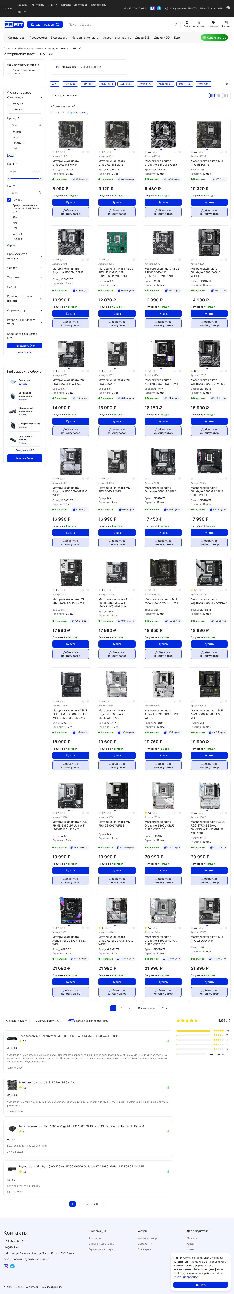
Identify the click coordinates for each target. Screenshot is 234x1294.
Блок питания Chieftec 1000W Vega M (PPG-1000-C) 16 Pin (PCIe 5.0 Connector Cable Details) (81, 1126)
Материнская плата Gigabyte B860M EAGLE (160, 489)
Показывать (25, 345)
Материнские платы (85, 37)
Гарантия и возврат (101, 1249)
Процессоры (38, 37)
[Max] (152, 8)
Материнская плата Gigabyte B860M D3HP (67, 270)
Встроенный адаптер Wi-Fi (21, 322)
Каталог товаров (42, 24)
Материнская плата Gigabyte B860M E (111, 162)
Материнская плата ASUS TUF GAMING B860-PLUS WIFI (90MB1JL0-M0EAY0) (69, 714)
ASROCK (17, 132)
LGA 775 (17, 233)
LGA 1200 (18, 239)
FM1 (15, 228)
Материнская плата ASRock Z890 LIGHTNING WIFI (69, 940)
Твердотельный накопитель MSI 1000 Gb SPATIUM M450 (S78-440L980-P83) (70, 1036)
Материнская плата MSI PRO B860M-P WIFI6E (68, 381)
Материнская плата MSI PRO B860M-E (207, 162)
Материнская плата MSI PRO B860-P (114, 381)
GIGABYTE (18, 142)
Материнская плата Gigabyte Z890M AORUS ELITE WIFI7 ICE (161, 940)
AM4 (15, 217)
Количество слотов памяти (20, 299)
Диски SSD (142, 37)
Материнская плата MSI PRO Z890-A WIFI (207, 938)
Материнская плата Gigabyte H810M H (65, 162)
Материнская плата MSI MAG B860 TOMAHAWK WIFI (207, 714)
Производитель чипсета (17, 256)
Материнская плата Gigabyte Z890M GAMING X (209, 601)
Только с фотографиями (92, 1020)
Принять (200, 1284)
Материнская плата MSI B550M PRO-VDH (47, 1082)
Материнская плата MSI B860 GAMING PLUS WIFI (68, 601)
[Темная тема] (228, 8)
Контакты (38, 5)
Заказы (22, 5)
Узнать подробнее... (186, 1277)
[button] (89, 67)
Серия (11, 287)
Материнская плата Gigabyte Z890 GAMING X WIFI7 (115, 940)
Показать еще (146, 1008)
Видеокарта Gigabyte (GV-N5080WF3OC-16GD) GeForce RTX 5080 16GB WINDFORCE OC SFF (81, 1166)
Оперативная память (117, 37)
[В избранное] (87, 152)
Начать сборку (25, 458)
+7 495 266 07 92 (133, 8)
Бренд (11, 118)
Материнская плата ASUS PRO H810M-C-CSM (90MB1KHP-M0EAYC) (115, 272)
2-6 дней (18, 103)
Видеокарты (59, 37)
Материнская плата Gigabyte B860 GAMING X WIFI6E (69, 491)
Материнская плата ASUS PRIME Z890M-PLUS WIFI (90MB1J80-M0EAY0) (69, 825)
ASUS (16, 137)
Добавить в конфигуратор (71, 212)
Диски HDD (162, 37)
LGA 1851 (55, 112)
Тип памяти (15, 277)
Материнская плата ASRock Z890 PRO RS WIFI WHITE (162, 714)
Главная (8, 48)
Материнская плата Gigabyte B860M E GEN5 (161, 162)
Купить (71, 202)
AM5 (15, 222)
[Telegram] (159, 8)
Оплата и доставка (74, 5)
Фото (190, 1249)
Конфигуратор (216, 37)
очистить (23, 352)
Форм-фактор (16, 310)
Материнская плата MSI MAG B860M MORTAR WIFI (162, 601)
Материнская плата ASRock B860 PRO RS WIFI (162, 381)
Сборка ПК (98, 5)
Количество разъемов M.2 (22, 336)
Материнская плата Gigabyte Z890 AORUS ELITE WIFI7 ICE (160, 825)
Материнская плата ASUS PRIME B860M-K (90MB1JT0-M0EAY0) (162, 272)
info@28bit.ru (11, 1247)
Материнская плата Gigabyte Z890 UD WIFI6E (208, 381)
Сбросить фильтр (78, 112)
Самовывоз (15, 97)
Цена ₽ (12, 163)
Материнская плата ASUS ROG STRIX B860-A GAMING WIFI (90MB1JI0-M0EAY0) (208, 827)
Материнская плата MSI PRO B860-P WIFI (114, 489)
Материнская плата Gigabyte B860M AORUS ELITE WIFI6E (207, 491)
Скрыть (11, 245)
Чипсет (12, 267)
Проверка (144, 1249)
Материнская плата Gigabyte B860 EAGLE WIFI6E (205, 272)
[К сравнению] (82, 152)
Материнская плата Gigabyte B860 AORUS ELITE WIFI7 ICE (113, 714)
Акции (52, 5)
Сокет (11, 185)
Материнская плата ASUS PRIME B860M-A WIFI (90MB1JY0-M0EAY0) (115, 602)
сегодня (17, 109)
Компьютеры (16, 37)
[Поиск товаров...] (176, 24)
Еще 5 (10, 154)
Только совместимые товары (24, 72)
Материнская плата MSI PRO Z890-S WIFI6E (114, 823)
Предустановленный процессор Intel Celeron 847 (26, 208)
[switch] (72, 1021)
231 (96, 1203)
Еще (20, 11)
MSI (15, 148)
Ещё (226, 84)
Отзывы (192, 1238)
